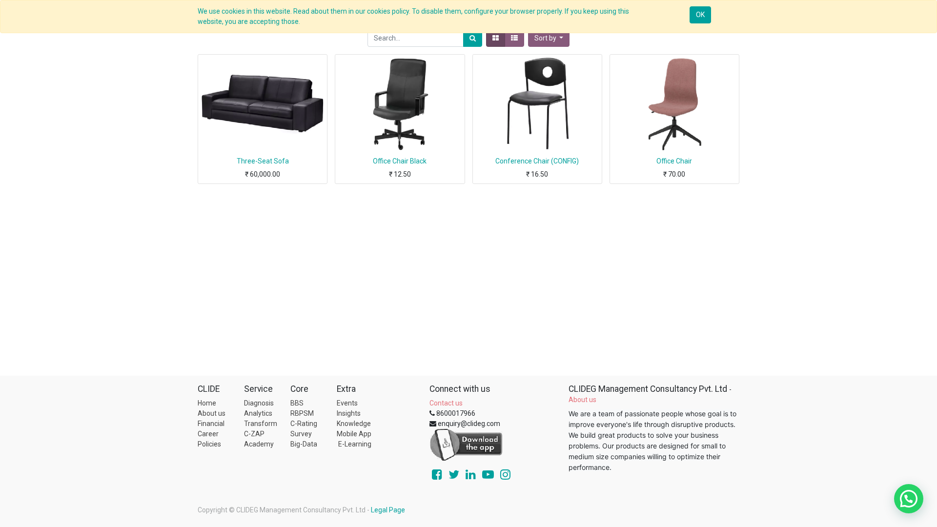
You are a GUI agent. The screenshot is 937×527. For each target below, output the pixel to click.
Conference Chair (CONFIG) (537, 161)
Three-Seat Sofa (263, 161)
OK (700, 15)
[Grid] (495, 38)
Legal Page (388, 510)
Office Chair (674, 161)
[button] (549, 38)
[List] (514, 38)
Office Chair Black (400, 161)
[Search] (472, 38)
